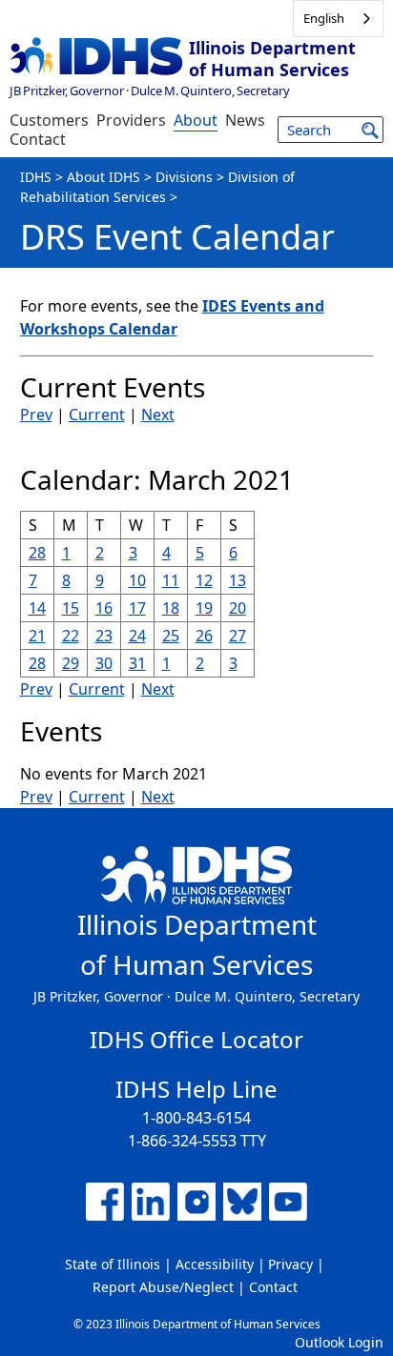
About (195, 120)
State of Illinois (112, 1264)
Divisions (184, 177)
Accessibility (215, 1264)
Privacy (290, 1264)
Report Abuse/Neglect (163, 1287)
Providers (131, 120)
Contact (38, 139)
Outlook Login (339, 1342)
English (323, 18)
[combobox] (338, 18)
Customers (49, 120)
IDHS (36, 177)
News (245, 120)
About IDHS (103, 177)
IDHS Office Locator (196, 1039)
